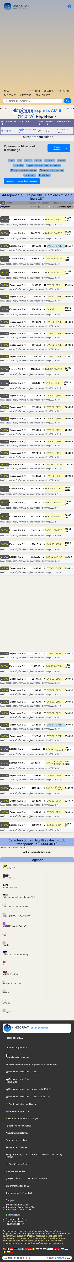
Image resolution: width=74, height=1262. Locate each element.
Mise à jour (66, 206)
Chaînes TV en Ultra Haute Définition (29, 1178)
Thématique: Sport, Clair (17, 1205)
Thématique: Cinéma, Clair (18, 1209)
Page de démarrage (38, 1028)
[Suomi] (51, 1249)
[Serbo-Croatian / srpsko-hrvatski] (66, 1249)
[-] (22, 91)
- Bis (52, 1154)
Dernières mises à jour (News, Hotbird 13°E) (30, 1089)
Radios (61, 160)
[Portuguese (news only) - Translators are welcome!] (26, 1249)
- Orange (58, 1154)
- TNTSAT (45, 1154)
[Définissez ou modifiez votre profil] (69, 6)
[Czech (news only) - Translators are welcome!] (40, 1249)
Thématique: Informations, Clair (20, 1207)
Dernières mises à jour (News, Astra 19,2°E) (29, 1096)
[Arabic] (55, 1249)
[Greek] (48, 1249)
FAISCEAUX (10, 95)
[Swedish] (19, 1249)
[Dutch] (11, 1249)
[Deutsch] (15, 1249)
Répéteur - (30, 175)
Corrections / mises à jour (38, 852)
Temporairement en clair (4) (24, 1118)
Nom (7, 206)
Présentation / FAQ (14, 1038)
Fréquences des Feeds (16, 1219)
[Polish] (37, 1249)
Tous (11, 160)
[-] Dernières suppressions (23, 170)
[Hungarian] (8, 1251)
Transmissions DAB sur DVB (19, 1193)
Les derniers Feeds (15, 1221)
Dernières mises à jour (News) (23, 1071)
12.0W (4, 108)
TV (19, 160)
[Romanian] (4, 1251)
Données (18, 165)
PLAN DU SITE (43, 95)
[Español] (29, 1249)
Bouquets (10, 1154)
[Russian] (62, 1249)
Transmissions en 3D (19, 1186)
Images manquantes (15, 1171)
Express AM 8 (47, 110)
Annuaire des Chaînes (16, 1147)
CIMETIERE (25, 95)
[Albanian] (11, 1251)
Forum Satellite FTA (15, 1224)
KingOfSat (61, 1258)
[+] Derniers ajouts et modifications (44, 165)
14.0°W (26, 116)
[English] (4, 1249)
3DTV (38, 160)
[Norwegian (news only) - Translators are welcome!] (22, 1249)
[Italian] (33, 1249)
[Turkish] (58, 1249)
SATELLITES (34, 91)
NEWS (7, 91)
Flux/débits (44, 175)
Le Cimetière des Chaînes (18, 1164)
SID (52, 206)
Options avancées (60, 148)
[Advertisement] (37, 50)
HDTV (28, 160)
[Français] (8, 1249)
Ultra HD (49, 160)
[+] (16, 91)
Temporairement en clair (51, 170)
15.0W (70, 108)
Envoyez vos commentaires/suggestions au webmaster (31, 1064)
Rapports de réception (16, 1140)
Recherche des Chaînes (19, 1126)
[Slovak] (44, 1249)
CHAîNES (49, 91)
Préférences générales (16, 1047)
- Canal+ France (32, 1154)
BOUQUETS (64, 91)
